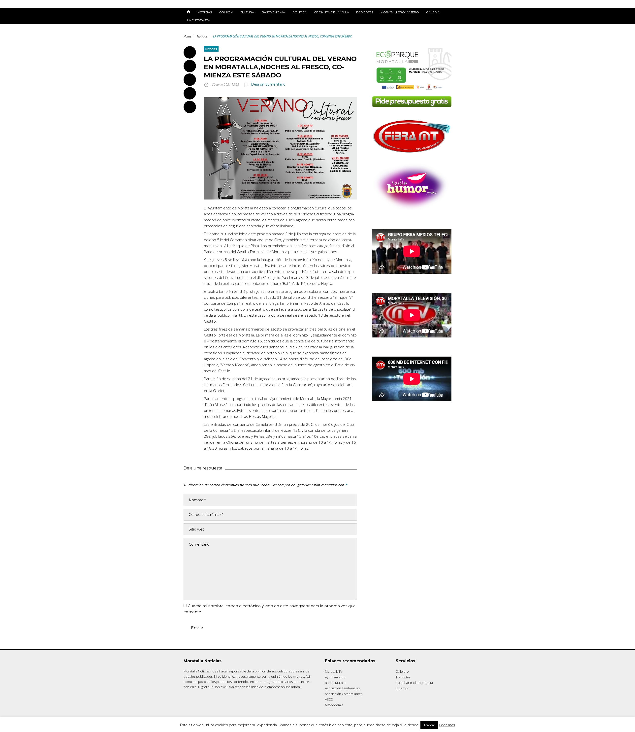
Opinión (226, 12)
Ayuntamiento (335, 677)
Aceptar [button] (429, 725)
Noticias (204, 12)
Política (299, 12)
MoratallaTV (333, 671)
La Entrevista (198, 20)
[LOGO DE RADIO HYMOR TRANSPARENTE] (411, 208)
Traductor (403, 677)
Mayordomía (334, 705)
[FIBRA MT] (411, 154)
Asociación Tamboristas (342, 688)
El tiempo (402, 688)
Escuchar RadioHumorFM (414, 682)
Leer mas (447, 724)
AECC (329, 699)
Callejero (402, 671)
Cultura (247, 12)
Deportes (364, 12)
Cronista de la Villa (331, 12)
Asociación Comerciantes (343, 694)
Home (187, 36)
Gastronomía (273, 12)
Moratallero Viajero (400, 12)
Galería (433, 12)
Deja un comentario (268, 84)
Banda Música (335, 682)
